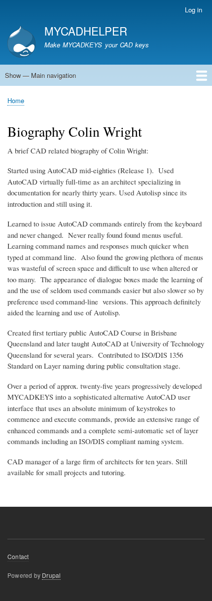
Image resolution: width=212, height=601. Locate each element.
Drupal (51, 575)
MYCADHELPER (85, 30)
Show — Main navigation (40, 75)
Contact (18, 556)
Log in (193, 9)
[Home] (21, 42)
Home (15, 100)
